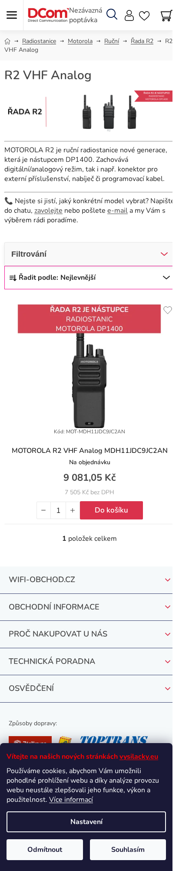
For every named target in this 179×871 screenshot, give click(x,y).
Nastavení (86, 822)
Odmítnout (44, 849)
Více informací (71, 799)
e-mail (117, 210)
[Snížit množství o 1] (44, 510)
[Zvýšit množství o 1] (73, 510)
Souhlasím (128, 849)
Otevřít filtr (89, 254)
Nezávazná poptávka (85, 15)
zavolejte (48, 210)
